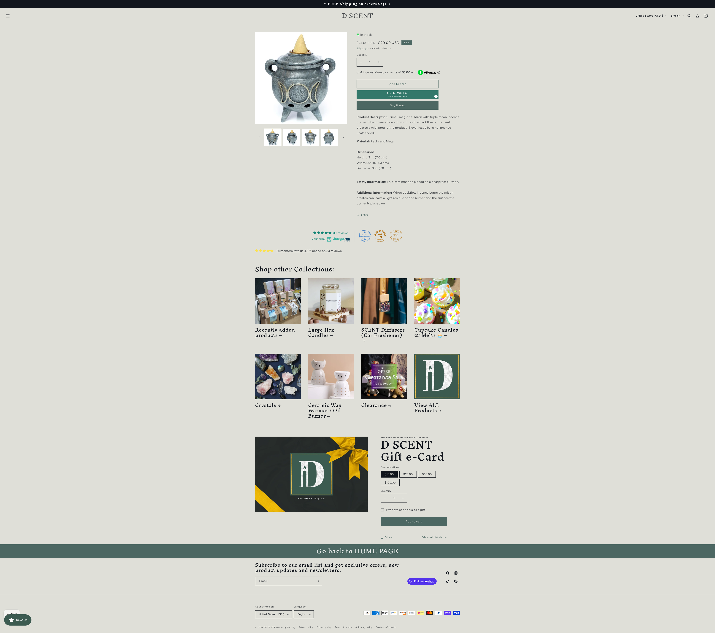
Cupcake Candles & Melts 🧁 (436, 332)
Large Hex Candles (321, 332)
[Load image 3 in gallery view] (310, 137)
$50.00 (427, 474)
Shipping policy (364, 627)
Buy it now (397, 105)
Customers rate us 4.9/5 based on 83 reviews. (310, 251)
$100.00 (390, 482)
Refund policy (306, 627)
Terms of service (343, 627)
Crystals (265, 405)
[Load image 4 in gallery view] (329, 137)
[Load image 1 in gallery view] (272, 137)
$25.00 (408, 474)
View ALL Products (427, 408)
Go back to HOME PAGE (357, 550)
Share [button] (364, 214)
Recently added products (275, 332)
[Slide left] (259, 137)
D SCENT (269, 627)
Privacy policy (324, 627)
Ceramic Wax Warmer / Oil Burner (325, 411)
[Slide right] (343, 137)
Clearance (374, 405)
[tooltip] (436, 96)
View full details (432, 537)
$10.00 (389, 474)
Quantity (362, 54)
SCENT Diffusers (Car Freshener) (383, 334)
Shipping (362, 48)
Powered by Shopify (284, 627)
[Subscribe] (318, 581)
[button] (8, 16)
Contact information (386, 627)
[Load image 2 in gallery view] (291, 137)
